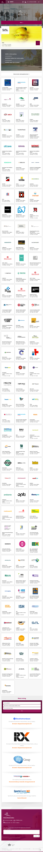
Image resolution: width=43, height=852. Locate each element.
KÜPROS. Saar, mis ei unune (12, 62)
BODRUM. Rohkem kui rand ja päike (14, 58)
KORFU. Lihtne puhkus (11, 54)
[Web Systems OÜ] (40, 850)
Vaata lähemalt (21, 798)
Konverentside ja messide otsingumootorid (22, 782)
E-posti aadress (7, 829)
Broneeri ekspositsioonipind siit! (22, 723)
